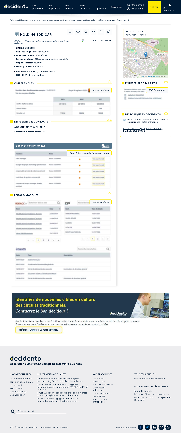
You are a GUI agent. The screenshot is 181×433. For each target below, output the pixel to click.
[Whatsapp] (168, 427)
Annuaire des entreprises (100, 400)
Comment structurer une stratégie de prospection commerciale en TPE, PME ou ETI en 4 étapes (62, 387)
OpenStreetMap (153, 76)
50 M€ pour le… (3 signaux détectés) (142, 128)
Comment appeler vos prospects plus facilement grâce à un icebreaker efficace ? (61, 380)
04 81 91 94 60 (135, 9)
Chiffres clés (24, 83)
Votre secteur (84, 7)
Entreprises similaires (141, 83)
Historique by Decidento (143, 114)
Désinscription (17, 395)
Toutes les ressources (99, 380)
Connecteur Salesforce (99, 389)
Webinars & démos (103, 384)
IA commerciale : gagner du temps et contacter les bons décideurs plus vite (58, 400)
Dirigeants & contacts (31, 121)
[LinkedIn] (154, 427)
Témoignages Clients (21, 382)
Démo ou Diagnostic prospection (152, 394)
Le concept (16, 385)
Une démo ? (138, 5)
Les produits (37, 7)
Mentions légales (60, 427)
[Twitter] (147, 427)
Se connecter (168, 9)
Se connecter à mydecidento (150, 378)
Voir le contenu (100, 90)
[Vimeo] (161, 427)
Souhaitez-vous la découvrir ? (115, 20)
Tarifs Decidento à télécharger (102, 394)
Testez (154, 7)
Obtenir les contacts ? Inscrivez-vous (89, 153)
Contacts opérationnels (30, 146)
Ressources (116, 7)
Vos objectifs (53, 7)
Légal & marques (26, 195)
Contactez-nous (19, 391)
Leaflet (141, 76)
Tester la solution (143, 391)
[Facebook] (140, 427)
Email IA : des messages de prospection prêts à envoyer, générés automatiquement (62, 394)
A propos (100, 7)
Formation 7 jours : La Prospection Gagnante (152, 398)
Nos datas (68, 7)
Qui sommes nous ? (21, 378)
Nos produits (17, 388)
